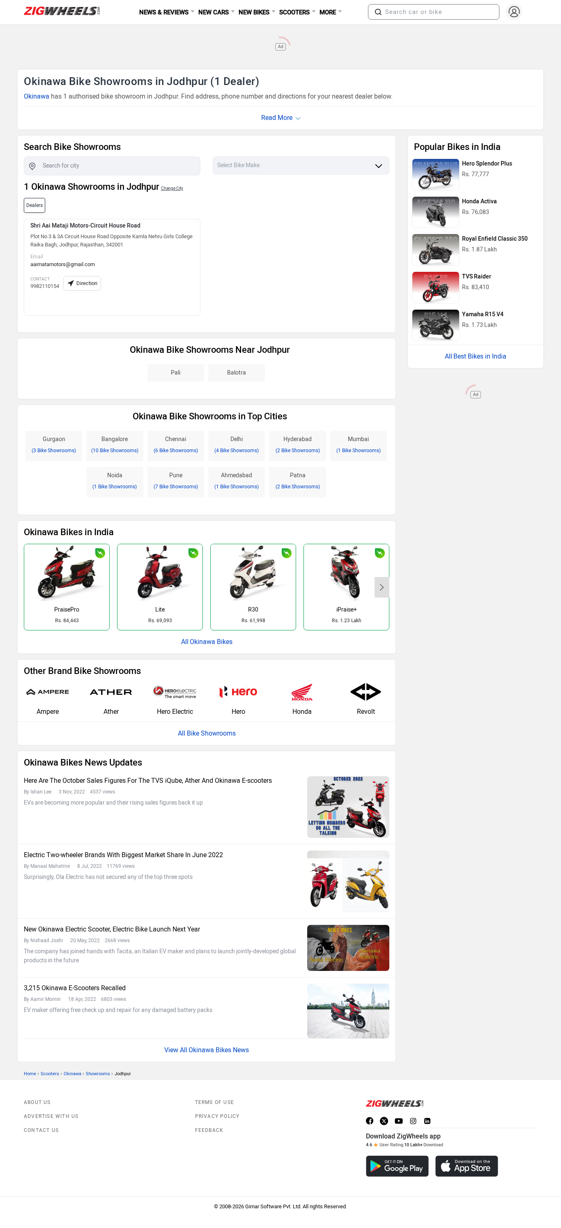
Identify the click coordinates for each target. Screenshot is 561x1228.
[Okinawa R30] (253, 572)
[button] (378, 12)
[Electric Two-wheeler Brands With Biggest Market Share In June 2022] (348, 881)
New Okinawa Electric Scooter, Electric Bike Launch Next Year (112, 929)
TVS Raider (476, 276)
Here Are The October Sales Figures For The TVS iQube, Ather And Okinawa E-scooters (148, 780)
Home (30, 1073)
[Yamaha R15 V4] (436, 325)
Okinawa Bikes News (219, 1050)
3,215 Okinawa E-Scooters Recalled (75, 988)
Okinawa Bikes (211, 642)
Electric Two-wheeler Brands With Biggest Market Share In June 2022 (123, 855)
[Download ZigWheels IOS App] (466, 1166)
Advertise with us (51, 1116)
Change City (172, 188)
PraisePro (66, 609)
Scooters (50, 1073)
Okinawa (36, 96)
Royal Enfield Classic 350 (495, 238)
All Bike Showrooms (207, 733)
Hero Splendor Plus (487, 163)
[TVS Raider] (436, 287)
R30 (253, 609)
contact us (41, 1130)
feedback (209, 1130)
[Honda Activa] (436, 212)
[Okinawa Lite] (159, 572)
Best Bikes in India (479, 356)
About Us (37, 1102)
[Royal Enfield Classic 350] (436, 250)
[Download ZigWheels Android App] (397, 1166)
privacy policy (217, 1116)
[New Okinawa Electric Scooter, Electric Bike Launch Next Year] (348, 948)
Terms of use (214, 1102)
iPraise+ (346, 609)
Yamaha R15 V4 (483, 314)
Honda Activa (479, 201)
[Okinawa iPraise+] (346, 572)
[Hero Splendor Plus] (436, 175)
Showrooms (98, 1073)
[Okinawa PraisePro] (66, 572)
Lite (160, 609)
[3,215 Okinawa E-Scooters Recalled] (348, 1011)
